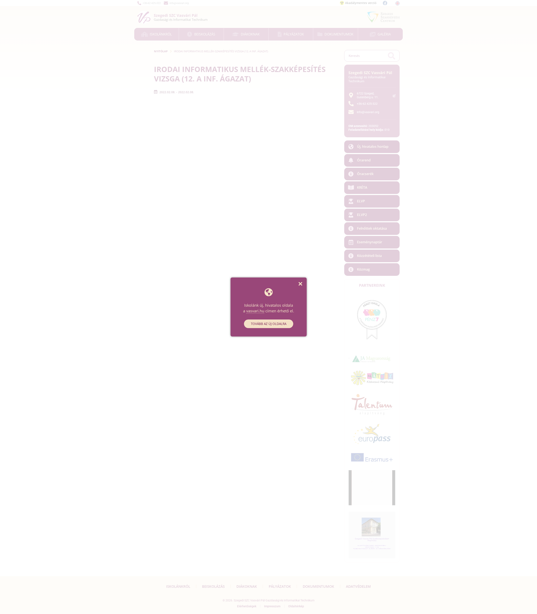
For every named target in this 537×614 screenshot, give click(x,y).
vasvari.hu (255, 310)
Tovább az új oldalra (268, 324)
